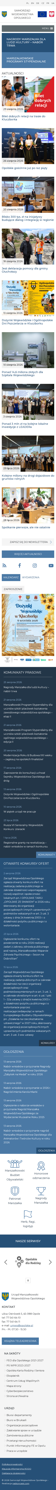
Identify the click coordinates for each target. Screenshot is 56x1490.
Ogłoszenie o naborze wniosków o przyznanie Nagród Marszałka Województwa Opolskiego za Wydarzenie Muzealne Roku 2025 (24, 1111)
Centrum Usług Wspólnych (23, 1380)
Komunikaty (46, 854)
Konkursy (48, 1043)
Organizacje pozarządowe (22, 1425)
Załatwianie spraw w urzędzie (24, 1430)
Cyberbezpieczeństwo (20, 1391)
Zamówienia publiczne (20, 1435)
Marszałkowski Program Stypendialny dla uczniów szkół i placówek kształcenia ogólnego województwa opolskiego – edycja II (28, 736)
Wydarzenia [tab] (30, 577)
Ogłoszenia (46, 1150)
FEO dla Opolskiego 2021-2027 (25, 1360)
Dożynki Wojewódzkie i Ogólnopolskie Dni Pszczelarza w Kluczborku (26, 796)
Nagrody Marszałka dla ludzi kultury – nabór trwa (26, 689)
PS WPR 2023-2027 (18, 1365)
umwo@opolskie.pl (21, 1325)
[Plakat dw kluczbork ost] (28, 628)
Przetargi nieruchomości (21, 1440)
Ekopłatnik (13, 1375)
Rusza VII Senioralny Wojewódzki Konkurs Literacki (23, 827)
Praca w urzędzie (17, 1451)
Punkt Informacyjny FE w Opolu (26, 1445)
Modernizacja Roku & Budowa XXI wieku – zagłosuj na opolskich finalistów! (28, 757)
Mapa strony (14, 1386)
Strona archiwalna (17, 1396)
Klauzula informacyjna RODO (16, 1469)
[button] (19, 566)
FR (48, 3)
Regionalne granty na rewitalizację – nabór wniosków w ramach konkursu (26, 844)
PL (27, 3)
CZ (43, 3)
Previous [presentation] (6, 1262)
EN (32, 3)
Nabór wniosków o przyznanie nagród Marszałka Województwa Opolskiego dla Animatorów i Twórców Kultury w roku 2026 (28, 1136)
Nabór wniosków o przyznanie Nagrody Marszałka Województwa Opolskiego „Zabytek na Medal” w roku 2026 (27, 1070)
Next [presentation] (50, 1262)
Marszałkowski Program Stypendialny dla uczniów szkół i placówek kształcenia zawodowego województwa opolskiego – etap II (28, 710)
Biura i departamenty (19, 1415)
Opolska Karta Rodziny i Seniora (25, 1370)
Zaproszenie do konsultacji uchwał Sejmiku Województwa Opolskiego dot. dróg (27, 776)
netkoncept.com (20, 1483)
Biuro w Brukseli (16, 1420)
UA (53, 3)
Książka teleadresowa (20, 1341)
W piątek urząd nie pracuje (20, 811)
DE (37, 3)
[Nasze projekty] (42, 14)
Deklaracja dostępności (13, 1473)
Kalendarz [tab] (11, 577)
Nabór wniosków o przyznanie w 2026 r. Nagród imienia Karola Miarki (27, 1090)
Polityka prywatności (12, 1464)
